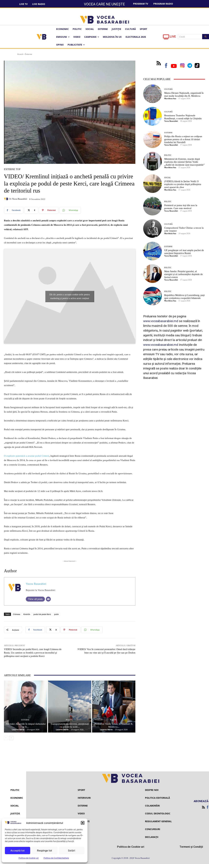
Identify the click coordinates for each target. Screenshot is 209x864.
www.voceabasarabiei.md (160, 321)
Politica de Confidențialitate (56, 858)
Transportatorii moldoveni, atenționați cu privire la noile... (69, 725)
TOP (18, 169)
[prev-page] (6, 738)
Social (167, 178)
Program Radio (163, 3)
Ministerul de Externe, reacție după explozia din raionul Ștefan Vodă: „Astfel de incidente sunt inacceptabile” (184, 162)
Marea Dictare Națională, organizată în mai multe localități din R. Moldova (184, 94)
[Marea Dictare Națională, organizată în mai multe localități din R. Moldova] (152, 93)
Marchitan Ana (170, 98)
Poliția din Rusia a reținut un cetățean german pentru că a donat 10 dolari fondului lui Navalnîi (183, 139)
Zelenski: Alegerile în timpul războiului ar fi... (26, 725)
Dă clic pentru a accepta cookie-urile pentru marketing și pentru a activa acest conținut (69, 296)
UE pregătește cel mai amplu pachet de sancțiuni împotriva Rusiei (184, 251)
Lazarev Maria (18, 729)
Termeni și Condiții (191, 846)
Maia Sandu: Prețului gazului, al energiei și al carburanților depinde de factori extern (183, 274)
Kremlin (26, 614)
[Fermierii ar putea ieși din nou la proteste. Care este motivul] (152, 206)
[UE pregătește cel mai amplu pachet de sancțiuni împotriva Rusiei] (152, 251)
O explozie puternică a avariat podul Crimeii (26, 456)
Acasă (20, 54)
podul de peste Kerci (42, 614)
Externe (28, 54)
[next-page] (11, 738)
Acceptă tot (17, 850)
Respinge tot (44, 850)
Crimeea (16, 614)
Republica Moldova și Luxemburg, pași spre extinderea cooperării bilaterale (184, 296)
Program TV (140, 3)
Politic (69, 720)
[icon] (166, 37)
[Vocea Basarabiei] (6, 199)
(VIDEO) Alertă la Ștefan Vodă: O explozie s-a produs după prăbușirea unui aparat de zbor (182, 184)
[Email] (48, 599)
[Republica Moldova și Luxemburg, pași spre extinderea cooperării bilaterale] (152, 296)
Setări (71, 850)
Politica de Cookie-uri (29, 858)
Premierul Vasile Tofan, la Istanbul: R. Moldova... (114, 725)
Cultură (168, 89)
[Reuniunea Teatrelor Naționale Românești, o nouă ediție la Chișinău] (152, 116)
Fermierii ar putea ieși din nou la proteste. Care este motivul (180, 207)
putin (56, 614)
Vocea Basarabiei (19, 199)
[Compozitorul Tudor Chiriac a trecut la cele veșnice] (152, 228)
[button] (82, 822)
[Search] (205, 36)
